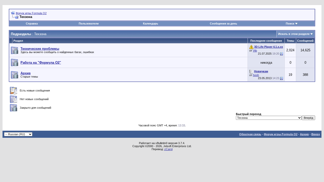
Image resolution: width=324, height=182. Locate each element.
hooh (256, 75)
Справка (32, 23)
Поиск (290, 23)
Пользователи (89, 23)
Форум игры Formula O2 (31, 13)
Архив (304, 134)
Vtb (255, 50)
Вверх (315, 134)
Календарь (150, 23)
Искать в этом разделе (294, 33)
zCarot (168, 149)
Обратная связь (250, 134)
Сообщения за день (223, 23)
